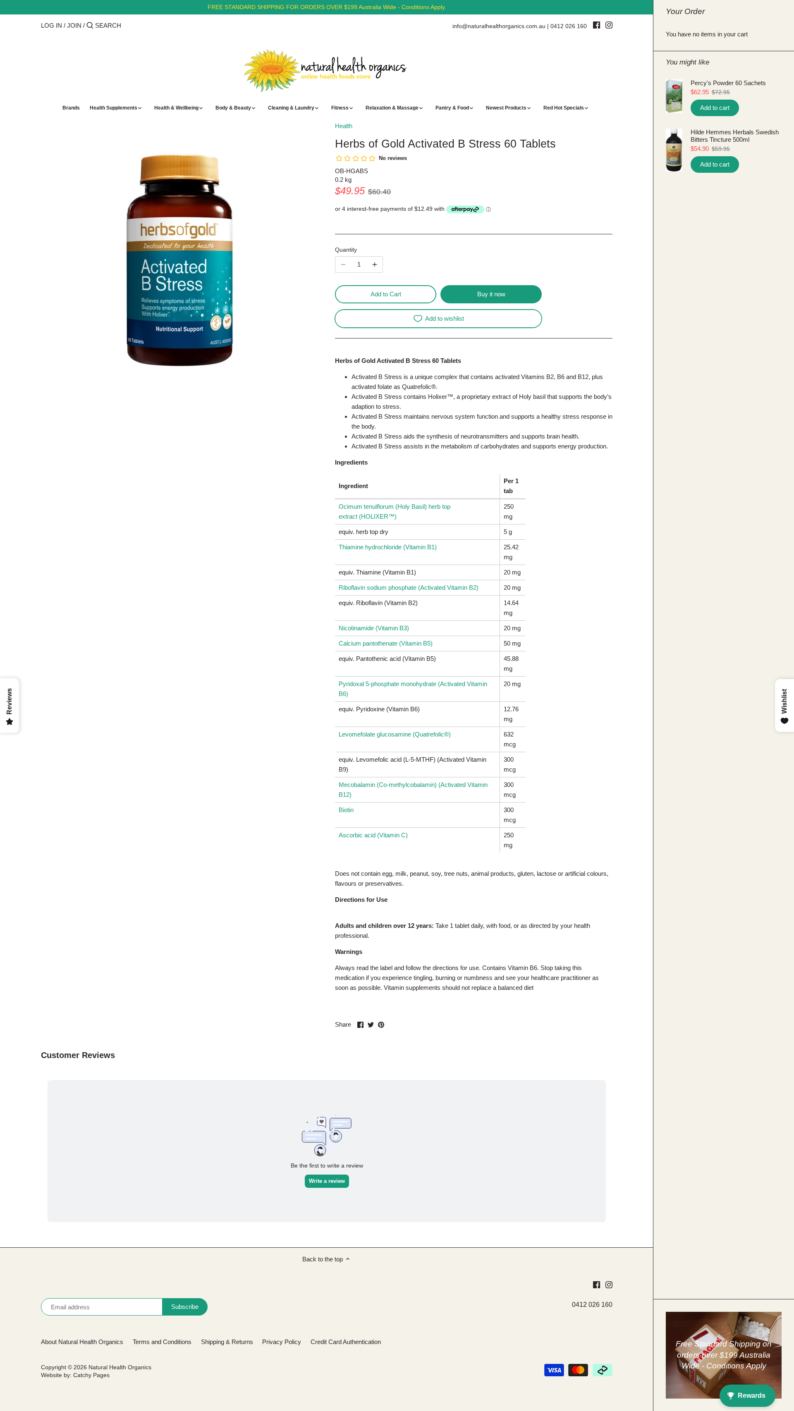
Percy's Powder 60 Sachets (728, 82)
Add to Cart (386, 294)
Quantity (346, 250)
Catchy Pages (91, 1375)
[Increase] (375, 264)
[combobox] (130, 25)
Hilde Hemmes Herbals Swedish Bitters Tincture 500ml (735, 136)
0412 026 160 (568, 26)
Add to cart (714, 107)
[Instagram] (608, 24)
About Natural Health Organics (82, 1341)
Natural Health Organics (119, 1367)
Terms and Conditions (162, 1341)
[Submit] (89, 26)
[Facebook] (596, 24)
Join (74, 25)
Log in (51, 25)
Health (343, 125)
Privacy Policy (281, 1341)
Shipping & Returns (227, 1341)
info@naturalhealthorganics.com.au (498, 26)
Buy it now (491, 294)
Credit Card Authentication (346, 1341)
